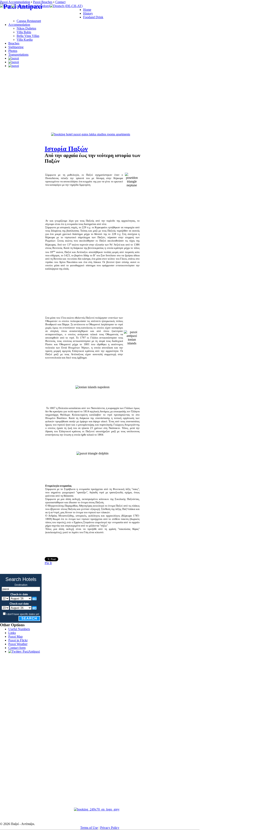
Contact (60, 2)
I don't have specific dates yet (22, 614)
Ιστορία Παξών (66, 148)
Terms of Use (89, 827)
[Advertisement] (99, 123)
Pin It (48, 563)
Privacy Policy (109, 827)
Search (29, 618)
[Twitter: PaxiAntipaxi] (24, 651)
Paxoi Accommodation (15, 2)
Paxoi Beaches (42, 2)
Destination (21, 584)
